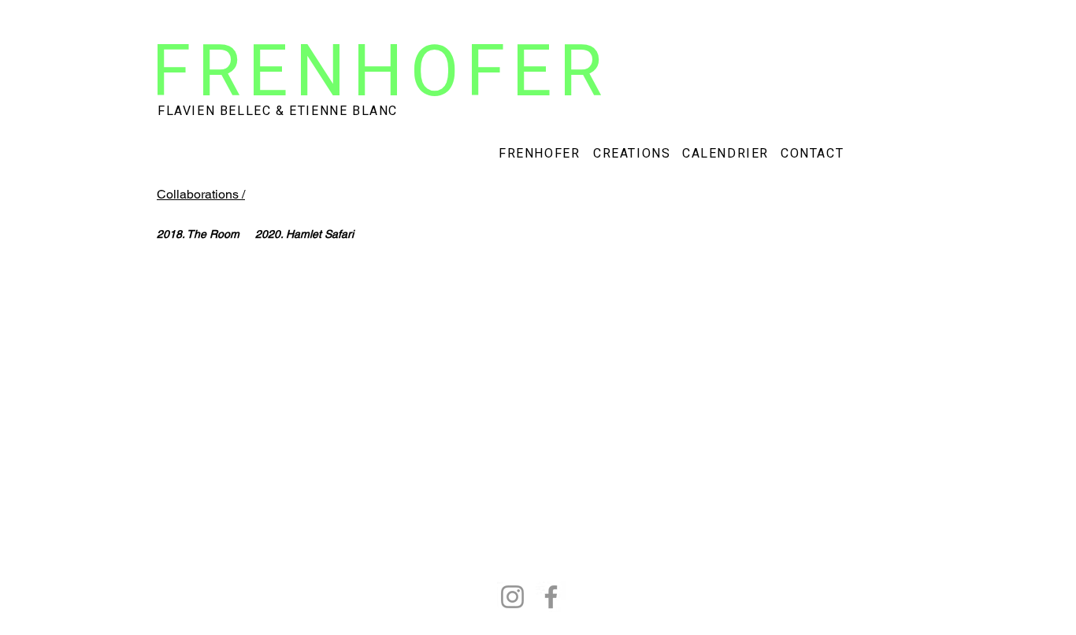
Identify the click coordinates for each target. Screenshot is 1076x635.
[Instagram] (512, 596)
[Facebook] (551, 596)
